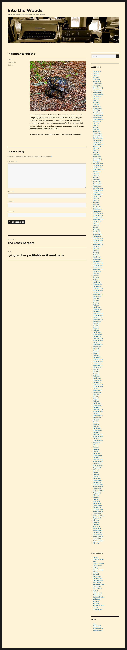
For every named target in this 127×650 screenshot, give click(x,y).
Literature (96, 572)
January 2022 (97, 186)
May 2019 (96, 253)
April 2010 (96, 476)
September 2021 (98, 194)
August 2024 (97, 121)
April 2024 (96, 130)
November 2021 (98, 190)
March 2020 (97, 232)
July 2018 (96, 274)
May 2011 (96, 449)
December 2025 (98, 88)
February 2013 (97, 405)
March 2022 (97, 182)
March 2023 (97, 157)
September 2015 (98, 345)
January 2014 (97, 382)
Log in (95, 624)
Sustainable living (98, 597)
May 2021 (96, 203)
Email (11, 201)
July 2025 (96, 98)
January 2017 (97, 311)
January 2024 (97, 136)
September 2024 (98, 119)
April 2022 (96, 180)
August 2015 (97, 347)
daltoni (10, 59)
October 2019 (97, 242)
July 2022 (96, 173)
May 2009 (96, 499)
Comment (12, 162)
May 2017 (96, 303)
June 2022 (96, 175)
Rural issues (97, 586)
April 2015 (96, 355)
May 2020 (96, 228)
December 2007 (98, 535)
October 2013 (97, 388)
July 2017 (96, 299)
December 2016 (98, 313)
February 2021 (97, 209)
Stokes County (97, 593)
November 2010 (98, 461)
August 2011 (97, 443)
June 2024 (96, 125)
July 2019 (96, 249)
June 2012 (96, 422)
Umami (95, 607)
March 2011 (96, 453)
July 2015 (96, 349)
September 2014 (98, 365)
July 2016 (96, 324)
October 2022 (97, 167)
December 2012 (98, 409)
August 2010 (97, 468)
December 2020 (98, 213)
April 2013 (96, 401)
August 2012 (97, 418)
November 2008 (98, 512)
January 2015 (97, 357)
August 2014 (97, 368)
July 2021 (96, 198)
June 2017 (96, 301)
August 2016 (97, 322)
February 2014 (97, 380)
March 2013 (96, 403)
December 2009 (98, 484)
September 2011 (98, 441)
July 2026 (96, 73)
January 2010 (97, 482)
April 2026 (96, 79)
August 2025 (97, 96)
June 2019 (96, 251)
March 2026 (97, 82)
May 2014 (96, 374)
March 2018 (97, 282)
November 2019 (98, 240)
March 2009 (97, 503)
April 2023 (96, 155)
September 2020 (98, 219)
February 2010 (97, 480)
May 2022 (96, 178)
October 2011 (97, 439)
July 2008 (96, 520)
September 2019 (98, 244)
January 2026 (97, 86)
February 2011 (97, 455)
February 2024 (97, 134)
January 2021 (97, 211)
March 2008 (97, 528)
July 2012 (96, 420)
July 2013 (96, 395)
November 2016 (98, 315)
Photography (97, 576)
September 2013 (98, 391)
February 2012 (97, 430)
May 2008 (96, 524)
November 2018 (98, 265)
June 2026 (96, 75)
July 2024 (96, 123)
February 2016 (97, 334)
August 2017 (97, 297)
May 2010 (96, 474)
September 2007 (98, 541)
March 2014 (97, 378)
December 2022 (98, 163)
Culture (95, 557)
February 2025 (97, 109)
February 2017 (97, 309)
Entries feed (97, 626)
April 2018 (96, 280)
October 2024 (97, 117)
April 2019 (96, 255)
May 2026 (96, 77)
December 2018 (98, 263)
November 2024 (98, 115)
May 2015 (96, 353)
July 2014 (96, 370)
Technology (97, 599)
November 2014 (98, 361)
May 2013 (96, 399)
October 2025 (97, 92)
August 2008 (97, 518)
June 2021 (96, 201)
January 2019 (97, 261)
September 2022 (98, 169)
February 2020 (97, 234)
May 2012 (96, 424)
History (95, 568)
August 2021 (97, 196)
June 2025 (96, 100)
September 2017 (98, 294)
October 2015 (97, 342)
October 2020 (97, 217)
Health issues (97, 566)
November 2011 (98, 436)
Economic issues (98, 559)
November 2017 (98, 290)
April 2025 (96, 104)
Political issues (97, 578)
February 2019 (97, 259)
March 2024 (97, 132)
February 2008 (97, 530)
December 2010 (98, 459)
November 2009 (98, 487)
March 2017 (97, 307)
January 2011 (97, 457)
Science (95, 591)
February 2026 (97, 84)
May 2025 (96, 102)
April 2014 (96, 376)
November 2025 (98, 90)
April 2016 (96, 330)
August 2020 (97, 221)
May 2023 (96, 153)
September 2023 (98, 144)
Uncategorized (97, 609)
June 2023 (96, 150)
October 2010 (97, 464)
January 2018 (97, 286)
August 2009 (97, 493)
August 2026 (97, 71)
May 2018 (96, 278)
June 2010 (96, 472)
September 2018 (98, 269)
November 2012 (98, 411)
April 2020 (96, 230)
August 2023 (97, 146)
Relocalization (97, 582)
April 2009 (96, 501)
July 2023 (96, 148)
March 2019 (97, 257)
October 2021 (97, 192)
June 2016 (96, 326)
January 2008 (97, 532)
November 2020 (98, 215)
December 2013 (98, 384)
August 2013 (97, 393)
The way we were (98, 605)
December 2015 (98, 338)
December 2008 (98, 510)
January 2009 (97, 507)
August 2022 (97, 171)
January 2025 (97, 111)
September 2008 (98, 516)
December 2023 (98, 138)
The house (96, 601)
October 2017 (97, 292)
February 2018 (97, 284)
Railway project (98, 580)
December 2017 (98, 288)
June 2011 (96, 447)
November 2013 (98, 386)
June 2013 (96, 397)
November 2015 (98, 340)
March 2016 (97, 332)
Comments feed (98, 628)
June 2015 (96, 351)
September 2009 (98, 491)
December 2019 (98, 238)
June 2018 (96, 276)
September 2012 (98, 416)
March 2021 (97, 207)
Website (11, 211)
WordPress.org (97, 630)
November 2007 (98, 537)
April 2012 (96, 426)
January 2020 (97, 236)
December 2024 (98, 113)
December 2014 (98, 359)
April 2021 (96, 205)
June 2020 (96, 226)
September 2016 (98, 320)
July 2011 (96, 445)
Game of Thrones (98, 563)
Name (10, 192)
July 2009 (96, 495)
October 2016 (97, 317)
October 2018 (97, 267)
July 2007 (96, 543)
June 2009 (96, 497)
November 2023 (98, 140)
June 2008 (96, 522)
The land (10, 65)
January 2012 (97, 432)
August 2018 (97, 272)
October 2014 (97, 363)
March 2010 (97, 478)
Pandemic (96, 574)
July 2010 (96, 470)
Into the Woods (25, 10)
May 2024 (96, 127)
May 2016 (96, 328)
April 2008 (96, 526)
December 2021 (98, 188)
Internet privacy (98, 570)
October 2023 (97, 142)
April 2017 (96, 305)
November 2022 (98, 165)
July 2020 (96, 223)
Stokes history (97, 595)
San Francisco (97, 589)
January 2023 (97, 161)
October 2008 (97, 514)
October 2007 (97, 539)
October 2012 (97, 413)
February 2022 (97, 184)
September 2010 (98, 466)
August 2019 (97, 246)
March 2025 (97, 107)
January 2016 (97, 336)
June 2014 (96, 372)
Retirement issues (98, 584)
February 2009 (97, 505)
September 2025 (98, 94)
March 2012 (97, 428)
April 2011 (96, 451)
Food (94, 561)
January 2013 (97, 407)
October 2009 (97, 489)
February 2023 (97, 159)
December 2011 (98, 434)
